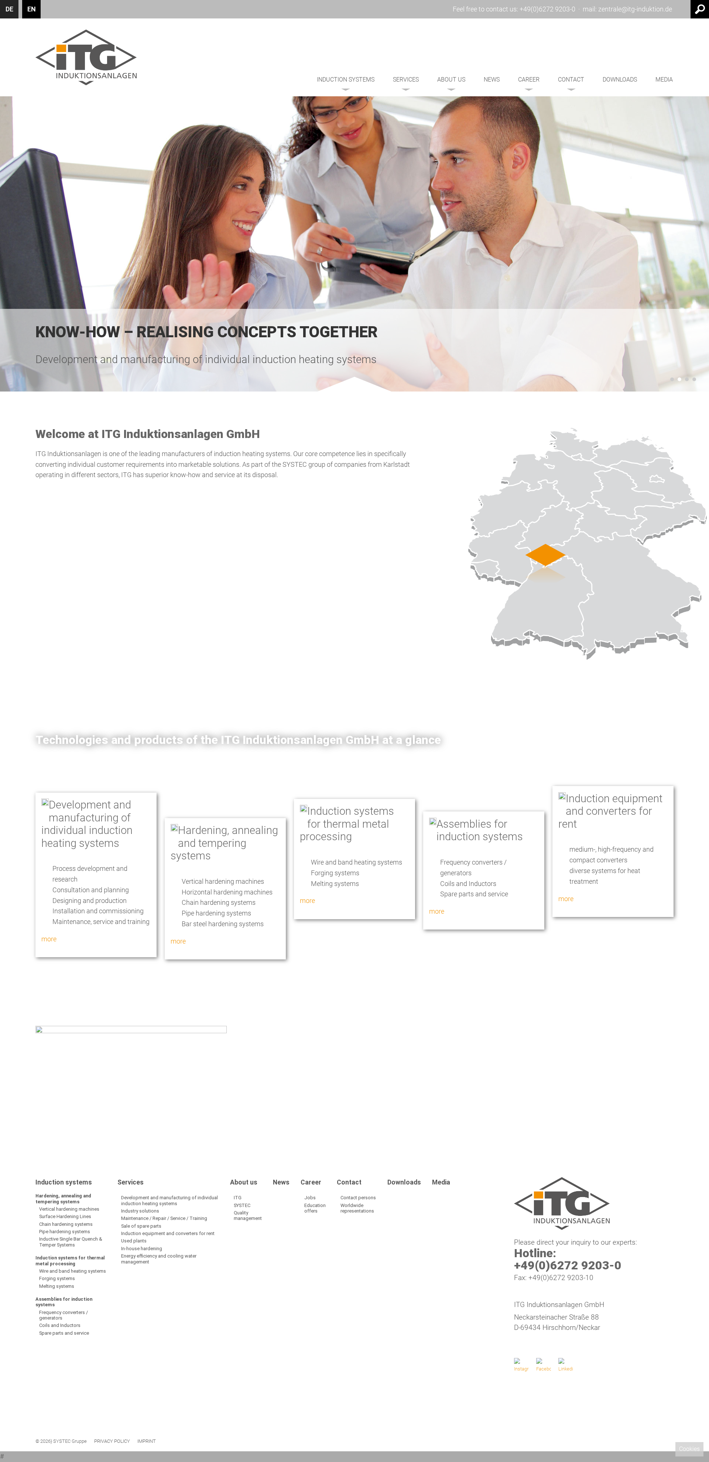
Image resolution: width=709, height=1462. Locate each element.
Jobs (310, 1197)
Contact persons (358, 1197)
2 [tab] (679, 379)
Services (406, 79)
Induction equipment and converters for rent (168, 1233)
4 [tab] (694, 379)
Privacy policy (112, 1441)
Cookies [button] (689, 1448)
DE (9, 9)
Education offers (315, 1208)
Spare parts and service (64, 1333)
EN (31, 9)
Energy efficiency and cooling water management (158, 1258)
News (492, 79)
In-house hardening (141, 1248)
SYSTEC (242, 1205)
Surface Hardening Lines (65, 1216)
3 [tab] (687, 379)
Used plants (134, 1241)
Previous (24, 1085)
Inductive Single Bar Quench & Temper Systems (70, 1241)
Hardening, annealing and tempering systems (63, 1198)
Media (664, 79)
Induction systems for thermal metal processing (70, 1260)
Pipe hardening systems (64, 1231)
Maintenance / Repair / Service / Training (164, 1218)
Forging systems (57, 1278)
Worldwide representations (357, 1208)
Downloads (620, 79)
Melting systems (56, 1286)
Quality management (248, 1215)
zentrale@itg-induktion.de (635, 9)
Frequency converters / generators (63, 1315)
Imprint (146, 1441)
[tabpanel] (354, 244)
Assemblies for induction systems (63, 1301)
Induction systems (345, 79)
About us (451, 79)
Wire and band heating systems (72, 1271)
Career (529, 79)
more (48, 939)
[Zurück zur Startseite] (86, 57)
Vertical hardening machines (69, 1209)
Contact (571, 79)
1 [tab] (672, 379)
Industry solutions (140, 1211)
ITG (238, 1197)
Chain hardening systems (66, 1224)
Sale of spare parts (141, 1226)
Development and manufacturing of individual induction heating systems (169, 1200)
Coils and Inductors (60, 1325)
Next (684, 1085)
